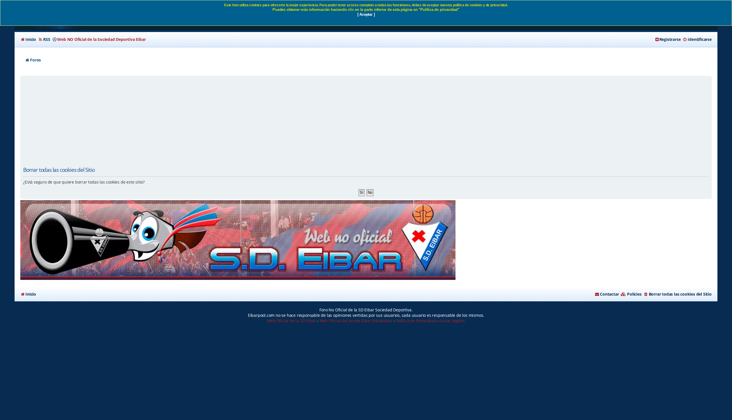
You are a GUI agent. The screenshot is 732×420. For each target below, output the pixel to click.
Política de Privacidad (415, 320)
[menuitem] (28, 39)
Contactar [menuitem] (609, 294)
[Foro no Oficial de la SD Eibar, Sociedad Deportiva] (237, 240)
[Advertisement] (366, 120)
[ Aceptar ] (366, 14)
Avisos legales (452, 320)
